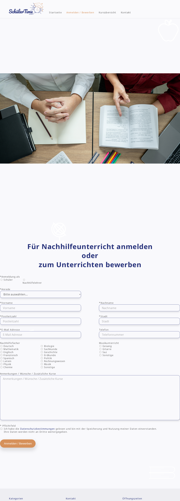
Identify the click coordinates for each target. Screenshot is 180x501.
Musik (47, 364)
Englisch (8, 352)
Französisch (10, 355)
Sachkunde (50, 349)
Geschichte (50, 352)
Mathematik (11, 349)
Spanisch (8, 358)
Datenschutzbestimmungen (37, 428)
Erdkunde (49, 355)
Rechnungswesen (54, 361)
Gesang (107, 346)
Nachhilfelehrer (32, 282)
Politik (47, 358)
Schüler (8, 279)
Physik (7, 364)
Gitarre (106, 349)
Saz (104, 352)
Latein (7, 361)
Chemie (8, 367)
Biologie (48, 346)
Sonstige (49, 367)
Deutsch (8, 346)
